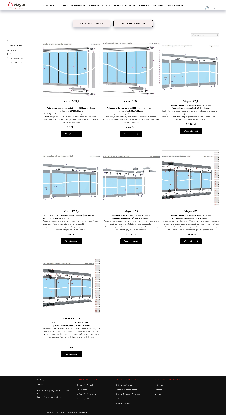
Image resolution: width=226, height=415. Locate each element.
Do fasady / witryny (84, 398)
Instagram (159, 385)
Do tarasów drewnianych (86, 394)
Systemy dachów (123, 403)
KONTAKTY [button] (158, 5)
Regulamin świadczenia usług (49, 397)
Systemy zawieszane (124, 385)
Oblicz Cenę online (124, 5)
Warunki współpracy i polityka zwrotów (53, 390)
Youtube (158, 394)
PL (220, 5)
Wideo (40, 384)
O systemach (50, 5)
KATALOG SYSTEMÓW (86, 380)
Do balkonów (81, 389)
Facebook (159, 389)
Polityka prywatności (45, 393)
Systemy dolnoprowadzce (126, 389)
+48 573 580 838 (175, 5)
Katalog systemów (99, 5)
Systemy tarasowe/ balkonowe (128, 394)
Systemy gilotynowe (124, 398)
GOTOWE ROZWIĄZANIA (73, 5)
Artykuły (144, 5)
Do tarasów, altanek (84, 385)
